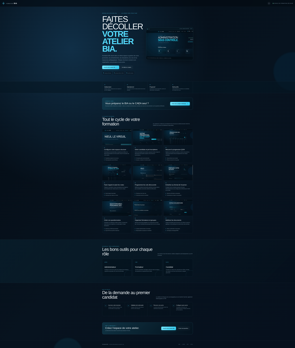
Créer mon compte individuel (179, 103)
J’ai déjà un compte (126, 67)
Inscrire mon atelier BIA (109, 67)
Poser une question (183, 328)
